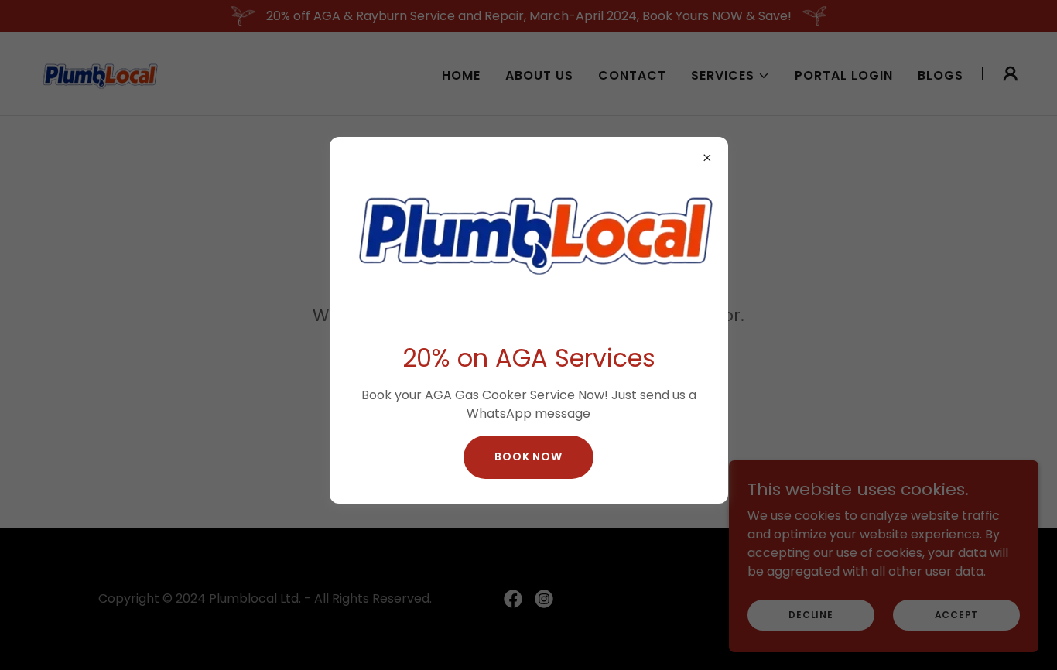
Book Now (528, 456)
